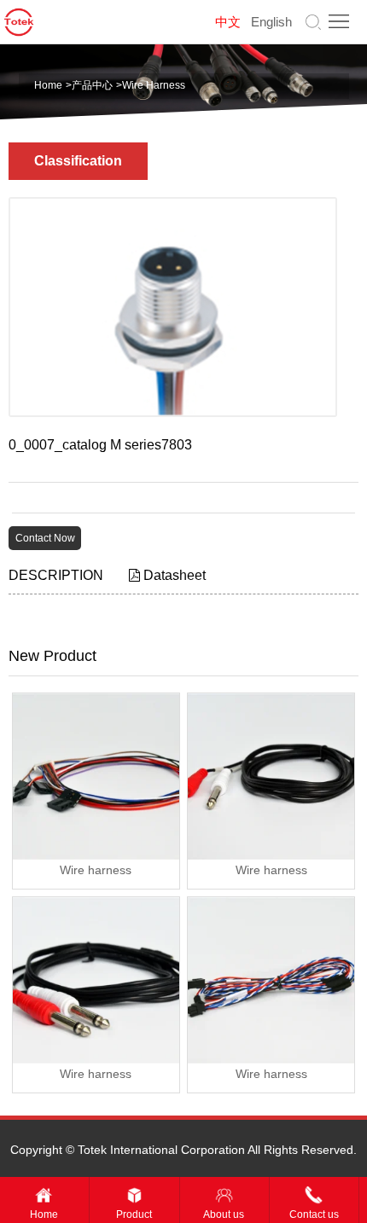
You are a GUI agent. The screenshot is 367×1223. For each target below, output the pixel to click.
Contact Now (45, 538)
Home (48, 85)
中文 (228, 22)
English (271, 22)
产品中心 (92, 85)
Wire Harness (153, 85)
